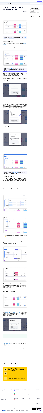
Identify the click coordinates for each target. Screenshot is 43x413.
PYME (1, 394)
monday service (17, 394)
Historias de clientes (30, 394)
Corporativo (2, 395)
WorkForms (16, 399)
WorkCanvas (16, 398)
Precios (2, 390)
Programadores (24, 394)
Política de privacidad (18, 410)
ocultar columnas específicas (11, 240)
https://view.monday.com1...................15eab (17, 289)
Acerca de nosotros (30, 390)
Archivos (10, 394)
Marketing (23, 390)
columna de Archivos (15, 172)
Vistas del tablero (10, 3)
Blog (36, 393)
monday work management (18, 390)
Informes (6, 3)
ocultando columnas (11, 185)
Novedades (37, 394)
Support (4, 3)
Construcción (23, 399)
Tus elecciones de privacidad (24, 410)
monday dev (16, 393)
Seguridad (8, 410)
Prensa (28, 393)
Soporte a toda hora (3, 399)
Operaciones (23, 398)
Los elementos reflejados (7, 343)
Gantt (9, 398)
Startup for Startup (38, 399)
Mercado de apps (3, 398)
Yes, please (39, 409)
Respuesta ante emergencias (31, 399)
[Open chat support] (40, 411)
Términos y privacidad (12, 410)
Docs (9, 390)
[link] (13, 1)
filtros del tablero (5, 185)
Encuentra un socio (38, 402)
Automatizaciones (11, 393)
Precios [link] (29, 1)
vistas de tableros (11, 38)
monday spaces (38, 398)
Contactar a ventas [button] (33, 1)
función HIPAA (10, 68)
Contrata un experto (38, 403)
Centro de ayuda (38, 390)
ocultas (15, 345)
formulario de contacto (15, 181)
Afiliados (29, 398)
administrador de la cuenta (16, 312)
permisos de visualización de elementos (13, 348)
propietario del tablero (8, 312)
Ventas (23, 393)
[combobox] (35, 3)
